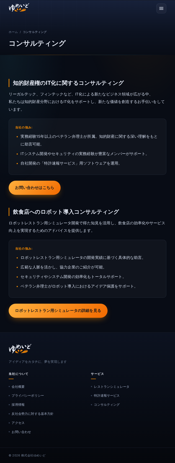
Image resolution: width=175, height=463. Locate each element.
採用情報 (18, 404)
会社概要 (18, 386)
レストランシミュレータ (33, 77)
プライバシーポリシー (28, 395)
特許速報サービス (28, 90)
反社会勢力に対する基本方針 (33, 413)
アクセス (18, 423)
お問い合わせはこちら (34, 187)
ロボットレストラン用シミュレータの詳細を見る (58, 310)
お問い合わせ (21, 432)
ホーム (13, 32)
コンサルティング (28, 103)
